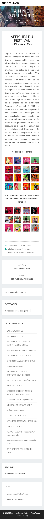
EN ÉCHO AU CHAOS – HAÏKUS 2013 (21, 380)
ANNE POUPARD (10, 2)
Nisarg (25, 516)
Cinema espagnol (21, 249)
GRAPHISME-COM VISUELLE (19, 245)
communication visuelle (15, 252)
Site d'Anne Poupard (15, 499)
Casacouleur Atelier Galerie (18, 494)
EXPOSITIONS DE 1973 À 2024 (19, 355)
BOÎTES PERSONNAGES (17, 410)
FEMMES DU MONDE (15, 366)
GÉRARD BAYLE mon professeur (20, 399)
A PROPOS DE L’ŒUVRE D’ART (19, 405)
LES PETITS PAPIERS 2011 (17, 415)
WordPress (35, 513)
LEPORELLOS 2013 (14, 426)
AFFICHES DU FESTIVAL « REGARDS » (22, 421)
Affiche (10, 249)
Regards (30, 252)
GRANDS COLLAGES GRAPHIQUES (21, 361)
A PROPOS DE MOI (14, 385)
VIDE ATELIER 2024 (14, 336)
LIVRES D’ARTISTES (15, 331)
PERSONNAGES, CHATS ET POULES (21, 350)
